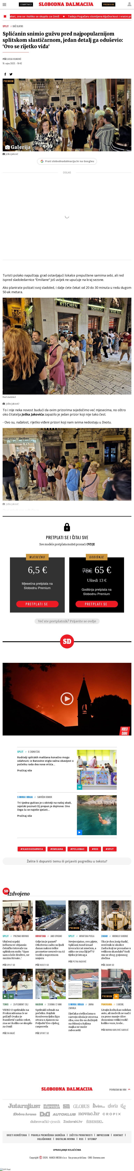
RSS (81, 1139)
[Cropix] (111, 1113)
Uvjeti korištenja (17, 1135)
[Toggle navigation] (4, 4)
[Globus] (81, 1106)
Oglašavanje (44, 1139)
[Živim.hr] (98, 1106)
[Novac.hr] (89, 1113)
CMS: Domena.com (96, 1157)
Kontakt (118, 1135)
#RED (95, 849)
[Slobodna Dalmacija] (66, 4)
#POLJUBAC (77, 849)
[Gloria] (112, 1106)
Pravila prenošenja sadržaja (48, 1135)
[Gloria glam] (123, 1106)
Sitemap (92, 1139)
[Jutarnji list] (24, 1106)
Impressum (103, 1135)
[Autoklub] (64, 1113)
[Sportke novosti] (66, 1106)
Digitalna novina (65, 1139)
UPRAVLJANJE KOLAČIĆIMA (67, 1149)
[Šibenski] (94, 1121)
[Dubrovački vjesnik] (45, 1121)
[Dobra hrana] (25, 1113)
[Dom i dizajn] (44, 1113)
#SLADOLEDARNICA (31, 849)
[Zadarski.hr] (73, 1121)
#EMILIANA (56, 849)
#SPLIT (110, 849)
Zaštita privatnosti (80, 1135)
